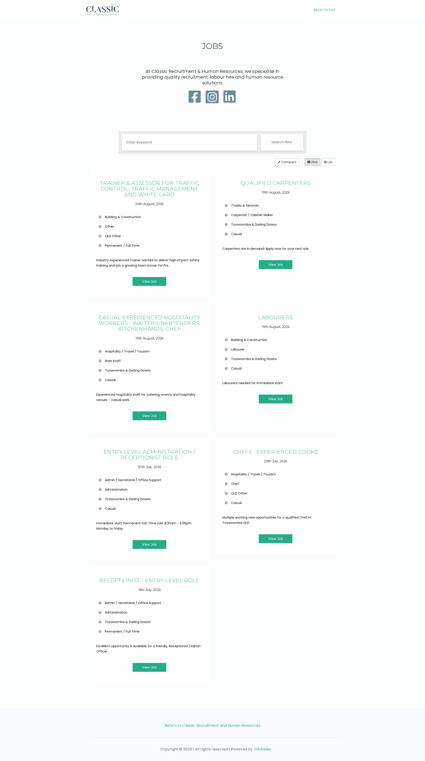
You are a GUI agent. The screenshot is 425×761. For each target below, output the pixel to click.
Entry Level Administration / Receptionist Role (149, 455)
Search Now (281, 142)
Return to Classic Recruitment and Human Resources (212, 725)
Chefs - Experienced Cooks (275, 452)
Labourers (275, 317)
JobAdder (263, 749)
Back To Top (324, 10)
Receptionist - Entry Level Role (149, 580)
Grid (313, 162)
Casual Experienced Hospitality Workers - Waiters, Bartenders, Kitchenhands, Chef (149, 323)
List (329, 162)
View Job (149, 281)
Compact (288, 162)
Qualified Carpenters (276, 183)
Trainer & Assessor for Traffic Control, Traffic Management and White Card (149, 189)
